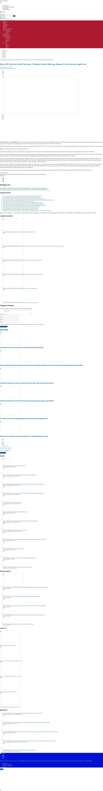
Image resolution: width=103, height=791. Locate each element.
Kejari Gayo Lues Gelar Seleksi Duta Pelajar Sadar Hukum (15, 511)
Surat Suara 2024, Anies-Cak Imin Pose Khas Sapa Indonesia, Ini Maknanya (19, 750)
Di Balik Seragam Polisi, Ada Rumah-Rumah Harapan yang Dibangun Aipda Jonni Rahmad (23, 274)
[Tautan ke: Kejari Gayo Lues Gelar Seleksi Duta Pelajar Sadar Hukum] (6, 510)
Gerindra (29, 174)
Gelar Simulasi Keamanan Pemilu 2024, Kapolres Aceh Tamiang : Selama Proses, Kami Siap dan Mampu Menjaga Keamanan (30, 731)
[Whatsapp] (3, 74)
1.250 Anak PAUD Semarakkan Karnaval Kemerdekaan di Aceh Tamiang (18, 201)
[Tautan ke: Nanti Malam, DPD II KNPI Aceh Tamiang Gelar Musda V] (6, 528)
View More (3, 452)
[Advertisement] (51, 130)
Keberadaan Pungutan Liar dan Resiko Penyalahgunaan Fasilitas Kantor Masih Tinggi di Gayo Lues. (24, 539)
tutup (2, 769)
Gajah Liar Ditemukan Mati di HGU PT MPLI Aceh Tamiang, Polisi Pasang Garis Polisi (21, 206)
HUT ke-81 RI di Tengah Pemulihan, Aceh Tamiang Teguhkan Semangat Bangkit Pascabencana (23, 198)
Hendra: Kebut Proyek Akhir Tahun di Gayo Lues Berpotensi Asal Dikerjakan (19, 557)
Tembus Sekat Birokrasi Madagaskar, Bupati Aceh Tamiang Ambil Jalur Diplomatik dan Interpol (23, 614)
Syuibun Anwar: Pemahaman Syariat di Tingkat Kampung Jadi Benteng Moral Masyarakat (22, 196)
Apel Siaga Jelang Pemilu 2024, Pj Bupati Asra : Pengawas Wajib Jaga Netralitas (23, 188)
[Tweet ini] (3, 72)
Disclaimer (5, 763)
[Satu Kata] (2, 11)
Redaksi (4, 767)
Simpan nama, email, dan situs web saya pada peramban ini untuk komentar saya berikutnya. (23, 324)
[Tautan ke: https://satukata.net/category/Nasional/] (7, 710)
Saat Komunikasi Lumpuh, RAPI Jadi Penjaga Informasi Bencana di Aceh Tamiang (21, 208)
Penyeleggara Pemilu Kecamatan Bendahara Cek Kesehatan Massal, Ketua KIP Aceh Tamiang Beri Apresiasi (26, 722)
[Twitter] (3, 180)
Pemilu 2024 (3, 61)
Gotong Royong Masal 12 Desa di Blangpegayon (13, 548)
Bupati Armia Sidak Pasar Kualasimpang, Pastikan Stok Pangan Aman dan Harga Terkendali (23, 204)
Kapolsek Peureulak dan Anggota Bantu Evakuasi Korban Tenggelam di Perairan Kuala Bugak (23, 484)
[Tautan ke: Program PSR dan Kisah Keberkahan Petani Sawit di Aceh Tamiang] (6, 565)
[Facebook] (3, 178)
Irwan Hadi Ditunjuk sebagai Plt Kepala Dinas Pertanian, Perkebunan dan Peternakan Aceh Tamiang (24, 205)
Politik (9, 68)
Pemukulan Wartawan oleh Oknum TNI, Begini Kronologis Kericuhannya (18, 231)
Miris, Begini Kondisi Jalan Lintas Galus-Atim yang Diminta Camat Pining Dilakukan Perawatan (23, 493)
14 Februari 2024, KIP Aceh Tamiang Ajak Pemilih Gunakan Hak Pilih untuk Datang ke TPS (22, 713)
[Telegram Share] (3, 73)
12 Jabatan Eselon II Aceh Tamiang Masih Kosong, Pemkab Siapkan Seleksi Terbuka (21, 197)
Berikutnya (5, 445)
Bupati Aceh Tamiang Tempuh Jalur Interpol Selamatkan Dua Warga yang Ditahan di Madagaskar (24, 605)
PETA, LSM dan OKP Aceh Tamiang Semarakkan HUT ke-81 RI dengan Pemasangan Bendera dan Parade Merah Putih (28, 200)
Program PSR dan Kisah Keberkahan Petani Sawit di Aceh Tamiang (17, 567)
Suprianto (43, 174)
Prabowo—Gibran (36, 174)
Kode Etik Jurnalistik (7, 764)
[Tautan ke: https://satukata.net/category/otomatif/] (10, 571)
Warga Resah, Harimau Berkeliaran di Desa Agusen (14, 465)
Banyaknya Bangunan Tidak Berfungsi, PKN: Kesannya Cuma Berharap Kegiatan (20, 521)
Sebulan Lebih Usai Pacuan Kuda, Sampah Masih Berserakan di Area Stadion (20, 474)
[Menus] (0, 2)
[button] (14, 16)
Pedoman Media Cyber (8, 765)
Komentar (2, 314)
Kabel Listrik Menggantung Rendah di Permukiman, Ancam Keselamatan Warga (20, 209)
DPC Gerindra (23, 174)
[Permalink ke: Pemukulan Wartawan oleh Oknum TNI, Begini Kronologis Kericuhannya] (13, 230)
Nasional (6, 68)
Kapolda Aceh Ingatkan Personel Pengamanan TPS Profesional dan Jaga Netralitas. (24, 189)
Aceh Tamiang (16, 174)
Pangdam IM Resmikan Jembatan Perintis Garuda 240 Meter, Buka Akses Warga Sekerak (22, 260)
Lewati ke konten (4, 0)
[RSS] (3, 181)
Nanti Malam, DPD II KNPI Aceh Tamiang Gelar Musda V (15, 530)
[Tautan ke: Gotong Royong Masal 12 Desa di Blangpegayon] (6, 547)
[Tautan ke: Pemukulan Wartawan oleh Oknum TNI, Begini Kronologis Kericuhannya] (10, 642)
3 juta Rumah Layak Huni (6, 174)
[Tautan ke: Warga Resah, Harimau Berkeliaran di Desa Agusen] (6, 464)
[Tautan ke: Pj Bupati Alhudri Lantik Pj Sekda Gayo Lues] (6, 501)
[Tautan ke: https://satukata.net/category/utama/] (5, 628)
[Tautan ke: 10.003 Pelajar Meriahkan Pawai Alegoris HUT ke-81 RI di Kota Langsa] (6, 622)
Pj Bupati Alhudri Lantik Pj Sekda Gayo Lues (12, 502)
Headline (2, 68)
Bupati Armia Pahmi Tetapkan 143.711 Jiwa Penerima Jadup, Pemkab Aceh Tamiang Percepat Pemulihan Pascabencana (29, 740)
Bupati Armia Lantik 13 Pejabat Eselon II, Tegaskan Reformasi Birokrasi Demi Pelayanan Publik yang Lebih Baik (27, 210)
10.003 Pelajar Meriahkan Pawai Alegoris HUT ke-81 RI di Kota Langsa (18, 624)
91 (3, 444)
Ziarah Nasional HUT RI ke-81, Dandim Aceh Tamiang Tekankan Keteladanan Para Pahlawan (23, 202)
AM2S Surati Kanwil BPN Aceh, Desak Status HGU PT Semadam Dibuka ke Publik (20, 302)
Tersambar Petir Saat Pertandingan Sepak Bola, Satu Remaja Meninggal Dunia (20, 288)
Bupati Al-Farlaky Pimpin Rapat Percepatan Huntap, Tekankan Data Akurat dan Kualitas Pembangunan (25, 587)
